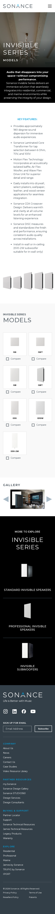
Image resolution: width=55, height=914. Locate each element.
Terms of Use (35, 892)
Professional (9, 855)
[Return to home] (17, 6)
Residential (9, 851)
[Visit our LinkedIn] (14, 711)
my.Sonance (9, 784)
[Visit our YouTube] (33, 711)
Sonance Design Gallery (15, 788)
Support (7, 820)
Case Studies (10, 766)
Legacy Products (12, 833)
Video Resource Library (15, 771)
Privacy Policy (10, 892)
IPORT (6, 874)
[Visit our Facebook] (23, 711)
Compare (16, 358)
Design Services (11, 797)
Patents (33, 897)
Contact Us (9, 762)
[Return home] (27, 694)
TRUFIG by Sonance (14, 869)
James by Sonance (13, 865)
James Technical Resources (17, 829)
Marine (6, 860)
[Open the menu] (49, 6)
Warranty (8, 838)
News (6, 753)
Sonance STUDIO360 (14, 793)
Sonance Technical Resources (19, 824)
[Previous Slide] (6, 499)
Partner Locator (11, 815)
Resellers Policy (10, 897)
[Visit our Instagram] (5, 711)
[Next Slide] (48, 499)
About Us (8, 748)
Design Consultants (13, 802)
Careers (7, 757)
